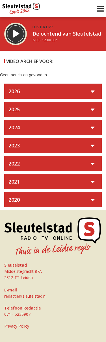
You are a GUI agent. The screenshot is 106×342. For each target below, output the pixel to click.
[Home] (21, 7)
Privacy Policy (16, 326)
